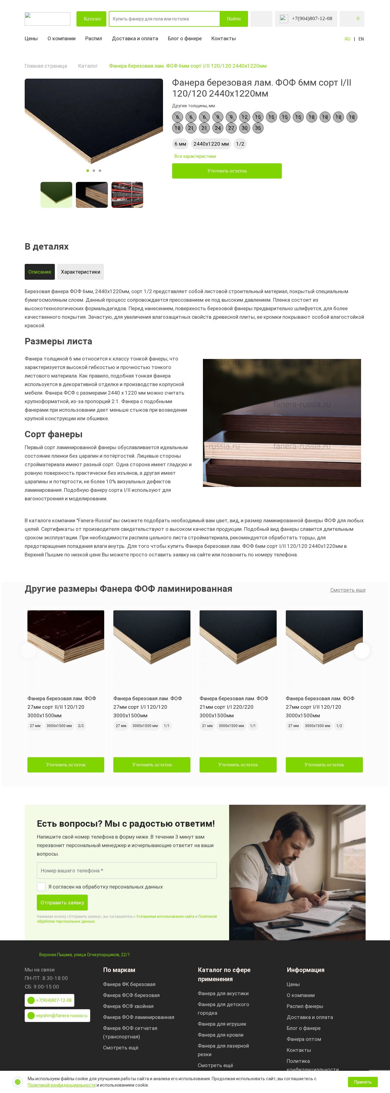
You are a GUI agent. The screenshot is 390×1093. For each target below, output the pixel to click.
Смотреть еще (348, 590)
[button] (362, 650)
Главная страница (46, 66)
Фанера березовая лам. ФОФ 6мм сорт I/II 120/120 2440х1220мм (188, 66)
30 (245, 128)
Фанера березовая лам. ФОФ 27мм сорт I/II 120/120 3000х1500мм (320, 707)
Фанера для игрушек (222, 1024)
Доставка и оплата (135, 38)
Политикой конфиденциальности (62, 1085)
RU (347, 39)
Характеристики (80, 272)
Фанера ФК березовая (129, 984)
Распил (93, 38)
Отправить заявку (62, 903)
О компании (62, 38)
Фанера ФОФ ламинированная (138, 1017)
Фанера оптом (304, 1039)
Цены (31, 38)
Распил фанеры (305, 1006)
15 (258, 117)
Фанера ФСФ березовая (131, 995)
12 (245, 117)
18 (312, 117)
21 (191, 128)
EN (361, 39)
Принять (363, 1082)
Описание (39, 272)
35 (258, 128)
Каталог (92, 19)
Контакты (223, 38)
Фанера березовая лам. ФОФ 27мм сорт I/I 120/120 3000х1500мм (147, 707)
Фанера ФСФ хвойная (128, 1006)
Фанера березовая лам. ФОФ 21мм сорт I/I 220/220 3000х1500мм (234, 707)
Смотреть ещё (120, 1048)
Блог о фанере (185, 38)
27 (231, 128)
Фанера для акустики (223, 993)
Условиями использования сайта (165, 916)
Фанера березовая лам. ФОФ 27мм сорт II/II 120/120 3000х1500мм (61, 707)
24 (218, 128)
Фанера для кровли (220, 1035)
